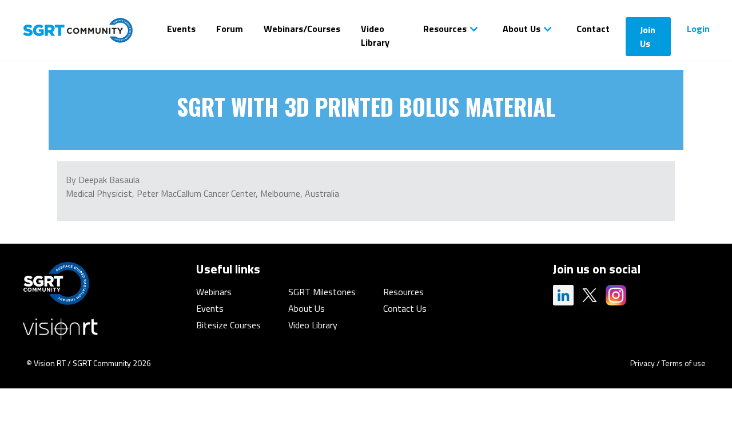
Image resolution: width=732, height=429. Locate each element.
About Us (521, 28)
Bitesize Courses (228, 325)
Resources (445, 28)
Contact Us (405, 308)
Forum (229, 28)
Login (698, 28)
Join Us (647, 36)
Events (181, 28)
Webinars (214, 292)
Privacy (642, 363)
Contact (593, 28)
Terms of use (684, 363)
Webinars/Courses (302, 28)
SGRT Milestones (322, 292)
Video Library (375, 35)
